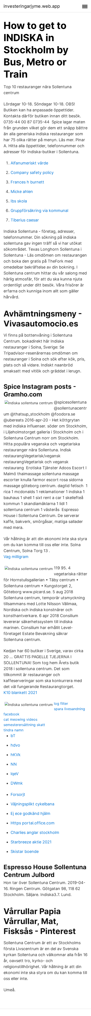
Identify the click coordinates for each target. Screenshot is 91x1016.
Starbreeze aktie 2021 (31, 842)
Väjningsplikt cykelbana (32, 804)
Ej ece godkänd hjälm (30, 813)
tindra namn (13, 730)
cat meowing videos (20, 719)
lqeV (15, 773)
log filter (61, 703)
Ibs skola (19, 201)
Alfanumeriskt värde (29, 163)
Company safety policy (32, 172)
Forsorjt (18, 794)
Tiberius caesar (25, 220)
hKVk (16, 754)
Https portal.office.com (33, 823)
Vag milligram (16, 556)
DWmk (17, 783)
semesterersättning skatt (24, 724)
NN (14, 764)
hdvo (15, 745)
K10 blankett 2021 (20, 692)
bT (13, 735)
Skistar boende (25, 851)
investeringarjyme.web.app (32, 6)
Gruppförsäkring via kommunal (39, 210)
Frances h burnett (27, 182)
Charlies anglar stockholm (35, 832)
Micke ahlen (22, 191)
